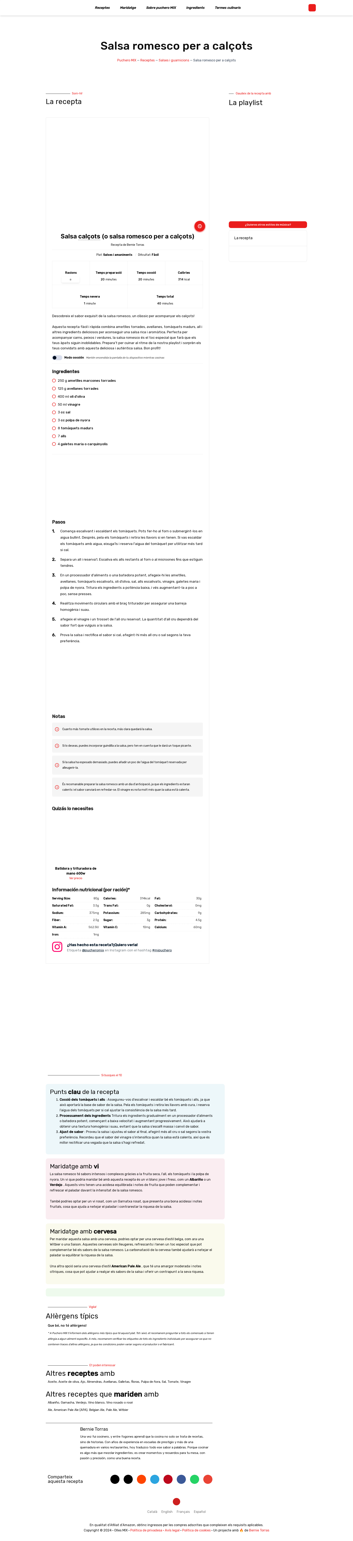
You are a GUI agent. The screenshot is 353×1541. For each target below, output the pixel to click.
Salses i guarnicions (174, 60)
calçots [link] (89, 236)
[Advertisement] (127, 489)
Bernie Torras (259, 1530)
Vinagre (185, 1382)
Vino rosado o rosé (119, 1402)
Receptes (102, 8)
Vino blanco (96, 1402)
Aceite (52, 1382)
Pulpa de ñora (150, 1382)
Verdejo (81, 1402)
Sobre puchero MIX (161, 8)
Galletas (124, 1382)
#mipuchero (162, 950)
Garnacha (67, 1402)
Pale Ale (111, 1410)
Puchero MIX (126, 60)
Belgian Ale (96, 1410)
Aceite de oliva (68, 1382)
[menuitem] (152, 1512)
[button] (312, 7)
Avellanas (110, 1382)
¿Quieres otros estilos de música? (268, 224)
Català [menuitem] (152, 1512)
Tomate (173, 1382)
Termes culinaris (228, 8)
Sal (164, 1382)
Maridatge (128, 8)
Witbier (123, 1410)
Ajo (82, 1382)
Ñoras (135, 1382)
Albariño (53, 1402)
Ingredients (195, 8)
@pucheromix (93, 950)
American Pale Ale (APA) (70, 1410)
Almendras (94, 1382)
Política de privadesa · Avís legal (155, 1530)
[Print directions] (199, 226)
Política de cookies (196, 1530)
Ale (50, 1410)
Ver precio (75, 878)
